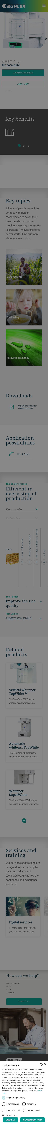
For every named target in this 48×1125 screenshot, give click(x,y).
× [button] (45, 1064)
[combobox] (41, 1064)
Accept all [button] (10, 1120)
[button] (24, 1115)
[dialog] (24, 1093)
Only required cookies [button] (32, 1120)
